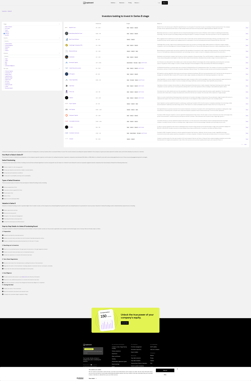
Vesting (113, 359)
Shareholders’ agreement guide (119, 361)
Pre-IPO (7, 35)
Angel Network (8, 76)
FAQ (151, 363)
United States (8, 43)
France (6, 50)
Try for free (125, 323)
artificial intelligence (10, 65)
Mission (152, 355)
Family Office (8, 74)
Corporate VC (8, 72)
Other (6, 86)
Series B (7, 33)
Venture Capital (9, 71)
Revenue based (9, 88)
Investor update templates (137, 366)
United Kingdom (9, 45)
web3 (6, 60)
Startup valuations (116, 351)
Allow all (165, 370)
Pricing (129, 2)
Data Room (114, 353)
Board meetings (115, 364)
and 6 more (144, 62)
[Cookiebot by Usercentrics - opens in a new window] (80, 378)
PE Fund (7, 81)
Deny (165, 374)
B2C (6, 62)
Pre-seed (7, 28)
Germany (7, 47)
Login (159, 2)
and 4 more (141, 68)
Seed (6, 30)
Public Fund (8, 79)
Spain (6, 48)
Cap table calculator (136, 358)
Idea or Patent (8, 26)
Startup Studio (8, 84)
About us (136, 2)
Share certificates (116, 356)
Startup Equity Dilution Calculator (139, 363)
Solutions (113, 2)
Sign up (165, 2)
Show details (92, 378)
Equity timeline (134, 352)
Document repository (136, 349)
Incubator (7, 83)
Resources (121, 2)
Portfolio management (136, 347)
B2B (6, 64)
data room (24, 277)
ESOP (113, 366)
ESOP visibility (153, 347)
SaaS (6, 59)
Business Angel (8, 78)
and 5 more (141, 80)
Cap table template (135, 360)
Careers (152, 360)
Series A (7, 32)
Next (245, 144)
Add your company (154, 349)
